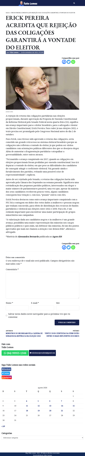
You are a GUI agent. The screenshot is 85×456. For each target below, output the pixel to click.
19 (39, 411)
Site (58, 303)
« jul (3, 426)
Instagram (7, 377)
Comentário (12, 269)
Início (8, 13)
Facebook (7, 369)
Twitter (6, 373)
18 (27, 411)
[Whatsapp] (73, 62)
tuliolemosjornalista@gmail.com (43, 353)
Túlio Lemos (14, 52)
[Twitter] (69, 62)
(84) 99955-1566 (16, 353)
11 (27, 406)
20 (50, 411)
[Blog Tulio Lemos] (28, 3)
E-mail (35, 303)
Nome (9, 303)
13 (50, 406)
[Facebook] (64, 62)
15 (74, 406)
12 (39, 406)
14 (62, 406)
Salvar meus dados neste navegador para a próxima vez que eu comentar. (39, 315)
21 (62, 411)
